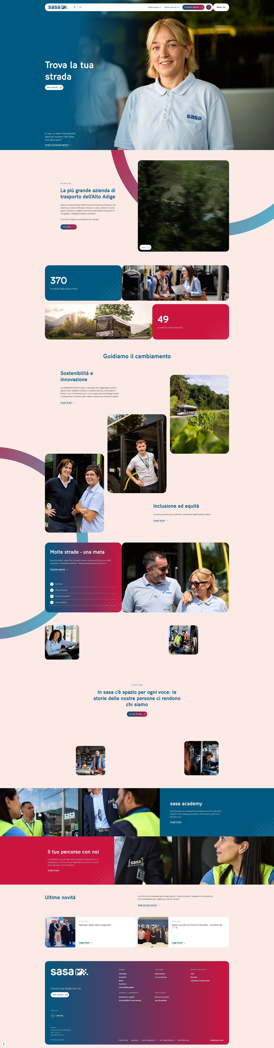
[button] (154, 7)
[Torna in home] (58, 7)
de (80, 7)
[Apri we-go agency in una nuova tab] (216, 1040)
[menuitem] (154, 7)
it (75, 7)
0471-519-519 (55, 1033)
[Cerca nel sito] (208, 7)
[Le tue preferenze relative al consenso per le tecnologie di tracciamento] (4, 1044)
